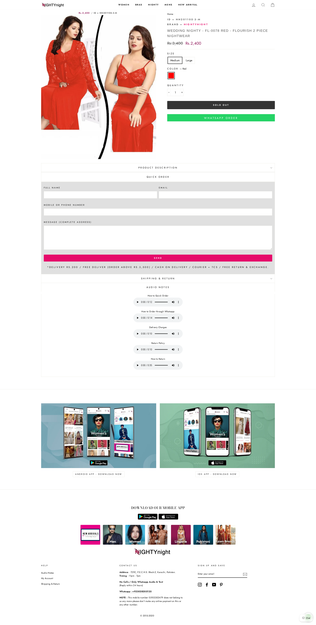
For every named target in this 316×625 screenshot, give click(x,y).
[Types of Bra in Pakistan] (157, 544)
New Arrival (188, 4)
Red (171, 75)
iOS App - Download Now (217, 474)
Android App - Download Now (98, 474)
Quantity (175, 85)
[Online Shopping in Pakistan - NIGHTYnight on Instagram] (200, 585)
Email (163, 187)
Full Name (52, 187)
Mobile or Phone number (64, 205)
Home (170, 14)
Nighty (153, 4)
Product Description (158, 167)
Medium (175, 60)
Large (189, 60)
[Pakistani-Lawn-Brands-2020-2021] (226, 544)
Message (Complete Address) (68, 222)
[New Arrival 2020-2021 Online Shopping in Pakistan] (90, 544)
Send (158, 258)
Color (176, 68)
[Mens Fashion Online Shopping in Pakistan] (113, 544)
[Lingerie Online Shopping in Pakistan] (181, 544)
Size (171, 53)
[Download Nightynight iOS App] (168, 519)
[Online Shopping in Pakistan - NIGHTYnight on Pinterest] (221, 585)
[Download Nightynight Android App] (148, 519)
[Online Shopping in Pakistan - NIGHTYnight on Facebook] (207, 585)
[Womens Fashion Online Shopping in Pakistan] (135, 544)
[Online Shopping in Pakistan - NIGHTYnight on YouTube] (214, 585)
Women (123, 4)
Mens (168, 4)
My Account (47, 578)
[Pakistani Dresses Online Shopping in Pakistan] (203, 544)
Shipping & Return (158, 278)
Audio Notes (47, 572)
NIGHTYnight (196, 24)
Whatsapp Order (221, 118)
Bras (138, 4)
